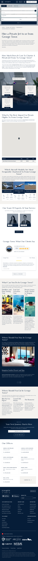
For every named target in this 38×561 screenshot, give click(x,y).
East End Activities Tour (18, 320)
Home (3, 27)
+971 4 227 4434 (7, 472)
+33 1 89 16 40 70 (25, 462)
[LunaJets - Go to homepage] (7, 2)
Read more (5, 266)
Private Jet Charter (10, 27)
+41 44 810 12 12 (7, 462)
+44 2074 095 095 (25, 452)
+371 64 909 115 (7, 481)
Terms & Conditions (5, 548)
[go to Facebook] (4, 492)
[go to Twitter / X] (7, 492)
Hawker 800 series (30, 191)
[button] (21, 2)
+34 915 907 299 (25, 472)
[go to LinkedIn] (9, 492)
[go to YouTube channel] (6, 492)
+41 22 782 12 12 (19, 434)
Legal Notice (19, 548)
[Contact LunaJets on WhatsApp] (24, 2)
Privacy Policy (13, 548)
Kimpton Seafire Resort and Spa (8, 374)
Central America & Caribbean (8, 28)
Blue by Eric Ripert (5, 405)
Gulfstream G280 (8, 191)
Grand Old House (19, 404)
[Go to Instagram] (2, 492)
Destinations (19, 27)
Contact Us (19, 231)
